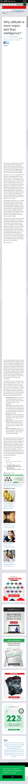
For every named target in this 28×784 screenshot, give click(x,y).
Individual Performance (9, 743)
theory (18, 200)
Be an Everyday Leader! (14, 469)
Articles (20, 38)
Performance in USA (19, 743)
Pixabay (8, 459)
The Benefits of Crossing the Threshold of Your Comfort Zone (9, 526)
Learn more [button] (13, 772)
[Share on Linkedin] (10, 43)
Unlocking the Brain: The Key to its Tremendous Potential (9, 545)
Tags (5, 740)
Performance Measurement (14, 748)
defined (10, 174)
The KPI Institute (9, 746)
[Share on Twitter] (7, 43)
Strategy (6, 744)
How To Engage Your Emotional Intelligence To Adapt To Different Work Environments (9, 506)
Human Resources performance (14, 752)
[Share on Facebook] (5, 43)
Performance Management (11, 750)
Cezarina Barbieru (13, 36)
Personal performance (9, 39)
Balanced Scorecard (18, 746)
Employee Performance (15, 755)
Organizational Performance (14, 744)
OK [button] (12, 776)
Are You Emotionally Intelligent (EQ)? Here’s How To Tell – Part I (9, 564)
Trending (17, 39)
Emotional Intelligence (11, 484)
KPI (23, 745)
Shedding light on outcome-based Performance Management (14, 466)
